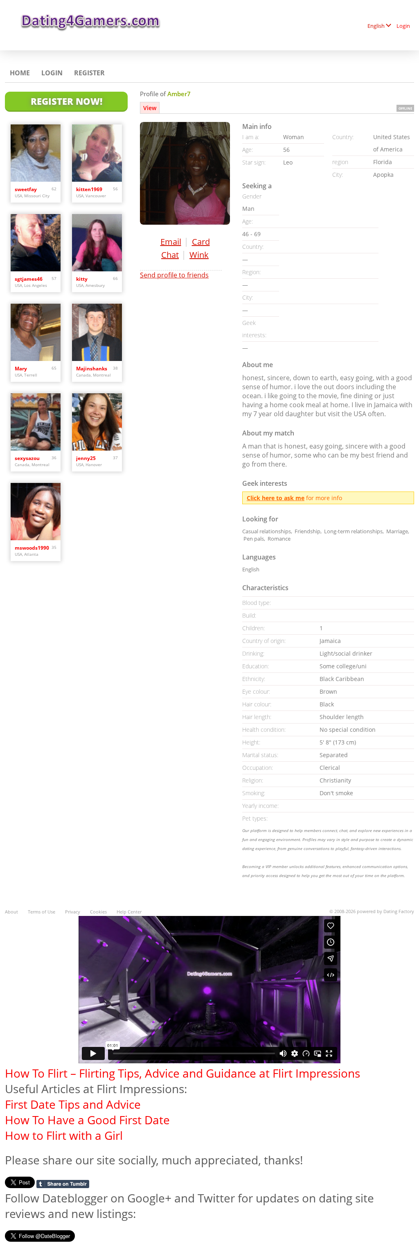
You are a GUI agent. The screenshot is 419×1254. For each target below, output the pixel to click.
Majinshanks (91, 368)
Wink (199, 254)
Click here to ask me (275, 498)
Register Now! (66, 101)
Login (403, 25)
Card (201, 241)
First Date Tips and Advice (73, 1104)
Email (170, 241)
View (149, 108)
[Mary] (36, 332)
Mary (21, 368)
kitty (82, 278)
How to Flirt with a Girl (64, 1135)
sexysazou (27, 458)
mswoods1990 (32, 547)
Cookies (98, 912)
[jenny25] (97, 422)
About (11, 912)
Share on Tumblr (62, 1184)
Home (20, 72)
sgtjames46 (29, 278)
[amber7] (185, 173)
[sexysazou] (36, 422)
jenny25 (86, 458)
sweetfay (26, 189)
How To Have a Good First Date (87, 1120)
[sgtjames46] (36, 242)
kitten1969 (89, 189)
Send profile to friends (174, 275)
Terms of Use (41, 912)
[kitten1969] (97, 153)
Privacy (72, 912)
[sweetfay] (36, 153)
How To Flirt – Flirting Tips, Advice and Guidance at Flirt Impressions (182, 1073)
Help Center (129, 912)
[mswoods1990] (36, 511)
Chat (170, 254)
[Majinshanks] (97, 332)
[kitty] (97, 242)
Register (89, 72)
